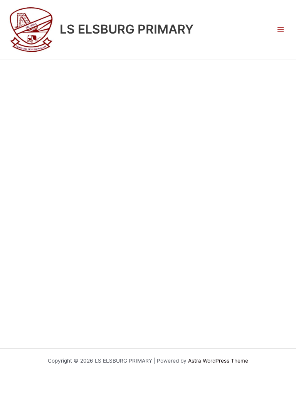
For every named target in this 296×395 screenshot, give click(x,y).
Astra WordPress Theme (218, 361)
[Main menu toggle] (281, 29)
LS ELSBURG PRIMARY (126, 29)
